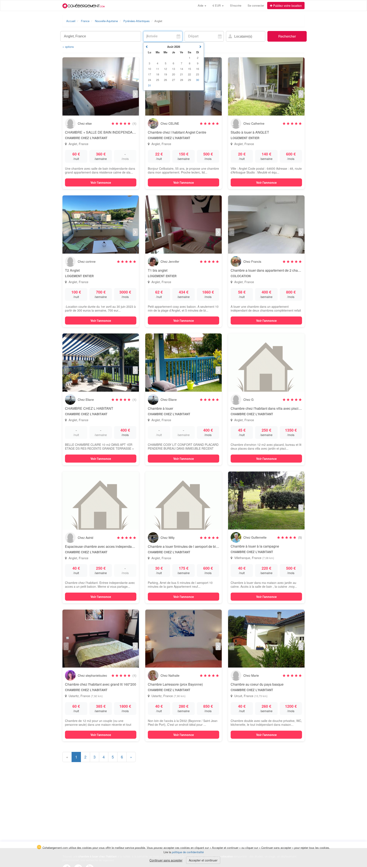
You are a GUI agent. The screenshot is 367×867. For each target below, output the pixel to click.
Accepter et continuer (203, 860)
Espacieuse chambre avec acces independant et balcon (107, 546)
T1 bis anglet (157, 270)
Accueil (70, 21)
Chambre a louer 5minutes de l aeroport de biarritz (185, 546)
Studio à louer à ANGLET (250, 132)
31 (149, 85)
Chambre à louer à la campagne (255, 546)
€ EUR (217, 5)
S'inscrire (235, 5)
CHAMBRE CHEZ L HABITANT (89, 408)
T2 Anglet (72, 270)
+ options (68, 47)
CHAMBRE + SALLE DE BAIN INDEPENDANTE (102, 132)
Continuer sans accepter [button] (166, 860)
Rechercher (287, 36)
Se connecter (256, 5)
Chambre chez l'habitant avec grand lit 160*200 (100, 684)
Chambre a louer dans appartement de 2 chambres (269, 270)
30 (197, 80)
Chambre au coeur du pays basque (257, 684)
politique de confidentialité (188, 852)
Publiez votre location (287, 5)
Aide (201, 5)
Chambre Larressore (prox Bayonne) (175, 684)
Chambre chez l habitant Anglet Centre (177, 132)
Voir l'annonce (100, 182)
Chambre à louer (160, 408)
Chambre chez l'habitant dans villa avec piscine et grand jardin (278, 408)
